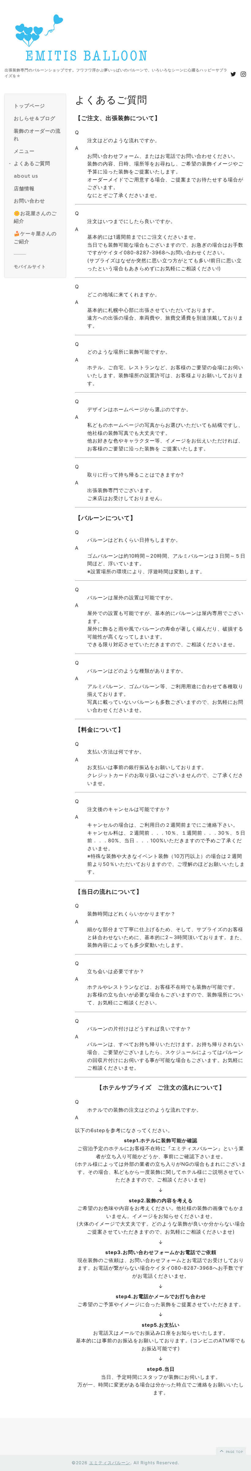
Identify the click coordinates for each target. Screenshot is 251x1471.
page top (234, 1452)
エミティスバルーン (109, 1462)
